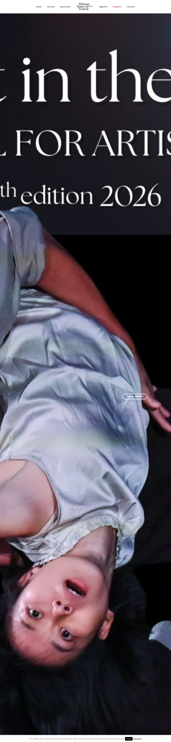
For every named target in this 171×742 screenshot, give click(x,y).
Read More (137, 738)
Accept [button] (128, 739)
